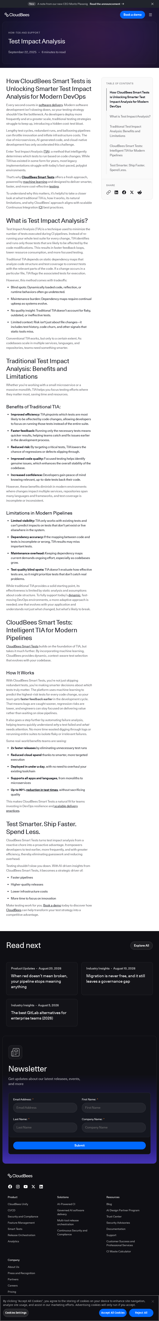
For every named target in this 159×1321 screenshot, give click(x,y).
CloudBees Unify (18, 1204)
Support (111, 1235)
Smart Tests (15, 1228)
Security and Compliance (23, 1216)
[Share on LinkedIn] (116, 192)
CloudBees (13, 910)
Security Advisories (118, 1222)
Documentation (115, 1228)
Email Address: (23, 1099)
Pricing (12, 1291)
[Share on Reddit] (139, 192)
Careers (13, 1285)
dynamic (74, 595)
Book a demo (52, 905)
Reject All (141, 1312)
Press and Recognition (21, 1273)
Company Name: (93, 1119)
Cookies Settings (15, 1312)
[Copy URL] (108, 192)
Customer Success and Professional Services (120, 1243)
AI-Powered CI (66, 1204)
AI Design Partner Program (122, 1210)
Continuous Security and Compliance (72, 1232)
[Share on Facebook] (124, 192)
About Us (13, 1266)
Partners (13, 1279)
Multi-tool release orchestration (68, 1222)
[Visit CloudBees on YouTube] (25, 1186)
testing (54, 186)
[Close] (153, 1301)
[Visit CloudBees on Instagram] (18, 1186)
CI (40, 207)
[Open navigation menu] (150, 15)
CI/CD (11, 1210)
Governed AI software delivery (70, 1212)
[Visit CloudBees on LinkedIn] (41, 1186)
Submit (79, 1145)
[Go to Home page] (17, 15)
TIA (46, 151)
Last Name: (21, 1119)
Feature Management (21, 1222)
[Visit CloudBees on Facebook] (10, 1186)
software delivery (51, 105)
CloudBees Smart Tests (22, 646)
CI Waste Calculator (118, 1251)
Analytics (13, 1241)
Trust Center (114, 1216)
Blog (109, 1204)
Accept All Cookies (112, 1312)
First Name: (90, 1099)
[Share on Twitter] (132, 192)
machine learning (35, 182)
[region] (79, 1308)
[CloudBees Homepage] (20, 1175)
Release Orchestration (21, 1235)
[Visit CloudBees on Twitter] (33, 1186)
